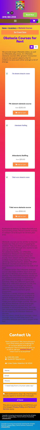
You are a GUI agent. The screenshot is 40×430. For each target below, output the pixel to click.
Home (4, 28)
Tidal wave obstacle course (20, 207)
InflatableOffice (6, 418)
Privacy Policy (18, 407)
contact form (25, 349)
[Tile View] (32, 47)
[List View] (36, 47)
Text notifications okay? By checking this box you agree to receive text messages (20, 395)
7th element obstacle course (20, 104)
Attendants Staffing (20, 155)
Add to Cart (21, 113)
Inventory (12, 28)
